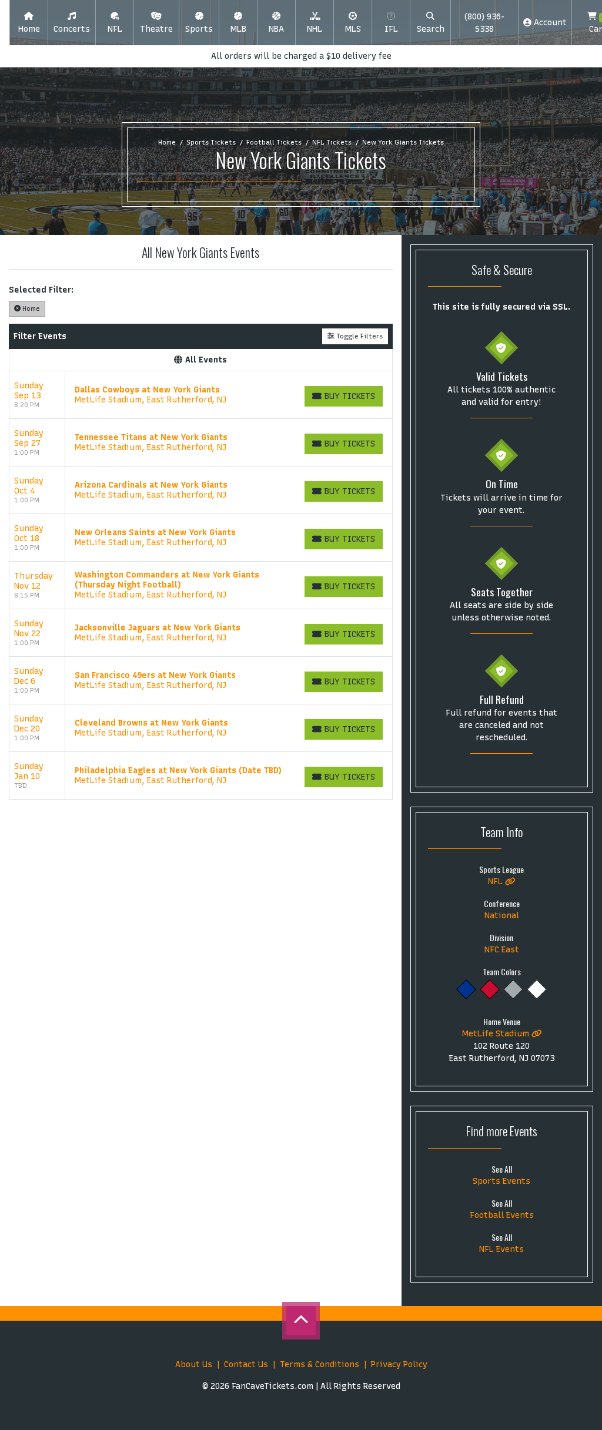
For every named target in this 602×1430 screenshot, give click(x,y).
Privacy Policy (399, 1364)
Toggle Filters (359, 336)
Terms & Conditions (319, 1364)
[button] (71, 23)
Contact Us (246, 1364)
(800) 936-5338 (484, 23)
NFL (496, 882)
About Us (193, 1364)
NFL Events (501, 1249)
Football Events (502, 1215)
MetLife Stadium (496, 1034)
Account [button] (549, 23)
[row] (201, 395)
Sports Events (501, 1181)
